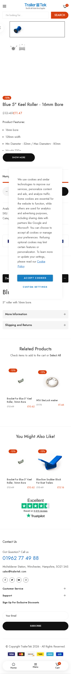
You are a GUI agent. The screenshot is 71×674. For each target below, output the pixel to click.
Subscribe (35, 625)
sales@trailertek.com (14, 571)
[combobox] (26, 15)
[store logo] (35, 6)
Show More (18, 157)
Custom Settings (35, 287)
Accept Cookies (35, 278)
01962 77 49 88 (21, 558)
